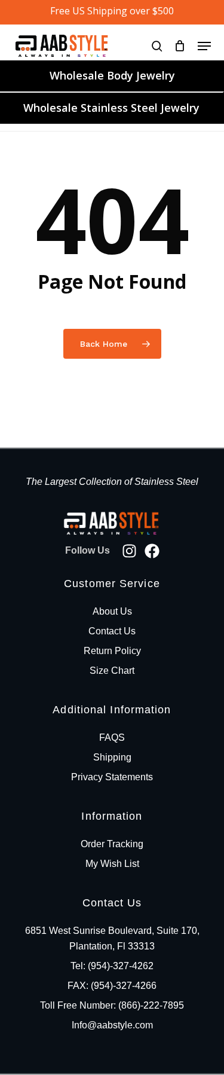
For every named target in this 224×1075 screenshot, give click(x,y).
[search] (157, 45)
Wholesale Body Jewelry (112, 75)
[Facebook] (152, 550)
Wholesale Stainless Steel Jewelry (111, 107)
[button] (204, 46)
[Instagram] (129, 550)
